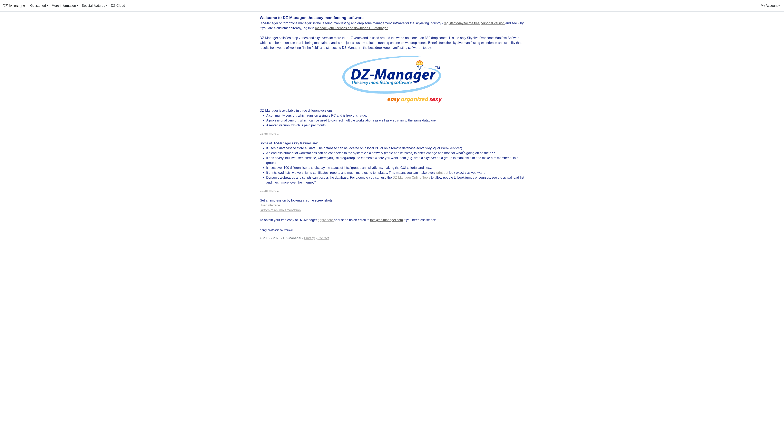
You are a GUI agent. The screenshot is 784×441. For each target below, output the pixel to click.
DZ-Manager (13, 5)
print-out (442, 172)
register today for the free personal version (474, 23)
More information (64, 5)
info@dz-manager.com (386, 220)
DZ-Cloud (118, 5)
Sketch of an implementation (280, 210)
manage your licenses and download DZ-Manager (351, 28)
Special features (93, 5)
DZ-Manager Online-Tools (412, 177)
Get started (38, 5)
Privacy (309, 238)
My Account (769, 5)
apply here (326, 220)
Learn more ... (270, 133)
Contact (323, 238)
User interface (270, 205)
